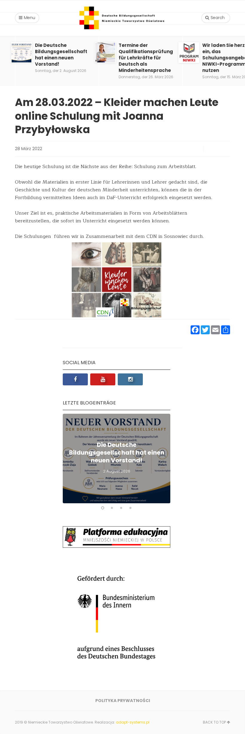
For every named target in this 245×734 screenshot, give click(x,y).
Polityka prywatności (122, 701)
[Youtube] (102, 379)
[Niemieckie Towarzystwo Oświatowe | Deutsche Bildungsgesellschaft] (122, 18)
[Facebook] (75, 379)
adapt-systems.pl (132, 722)
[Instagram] (130, 379)
